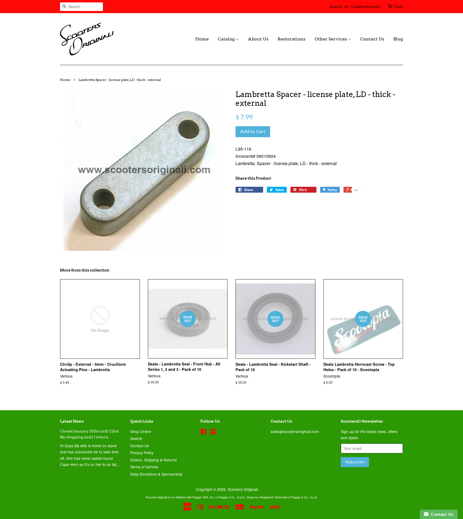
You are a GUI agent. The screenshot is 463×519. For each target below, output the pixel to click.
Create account (365, 6)
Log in (336, 6)
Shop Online (140, 431)
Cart (398, 6)
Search (136, 438)
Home (202, 39)
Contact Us (372, 39)
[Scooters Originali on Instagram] (213, 432)
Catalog (227, 39)
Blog (398, 39)
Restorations (291, 39)
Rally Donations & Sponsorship (156, 474)
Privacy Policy (142, 452)
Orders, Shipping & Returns (153, 459)
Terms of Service (144, 466)
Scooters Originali (243, 489)
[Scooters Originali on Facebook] (203, 432)
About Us (258, 39)
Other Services (331, 39)
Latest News (72, 421)
